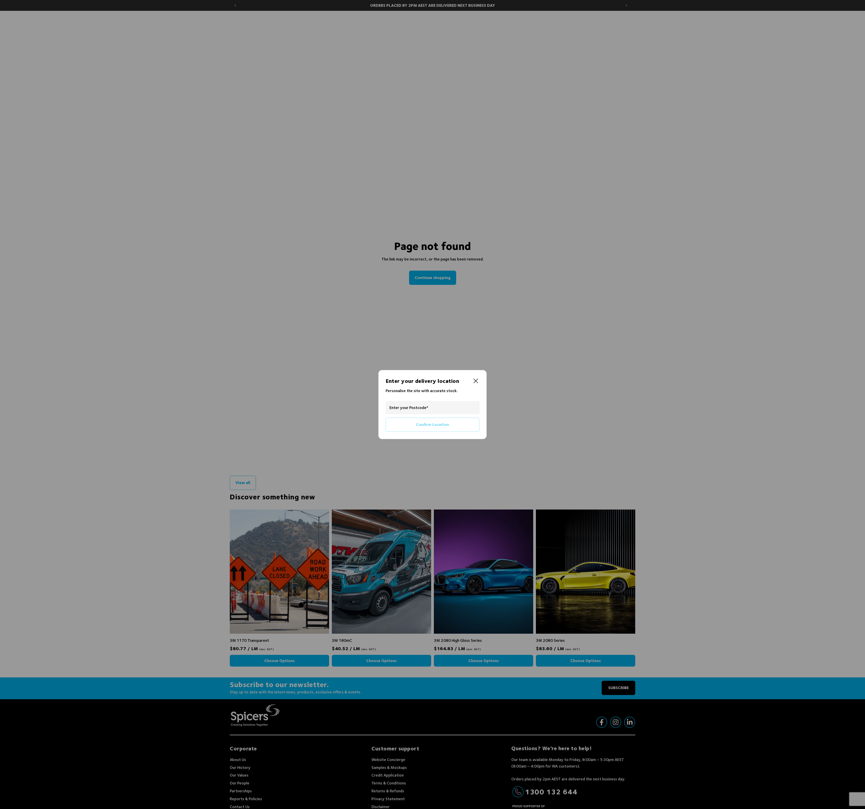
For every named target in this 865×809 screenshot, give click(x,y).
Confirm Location (432, 424)
